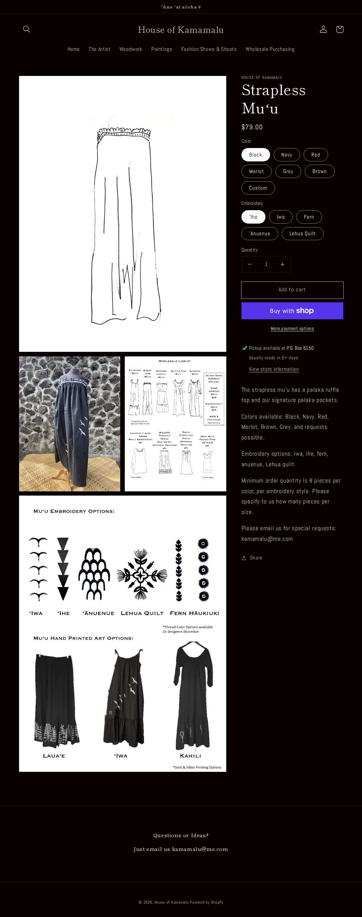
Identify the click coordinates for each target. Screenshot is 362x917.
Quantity (249, 250)
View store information (274, 369)
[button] (27, 29)
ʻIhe (253, 217)
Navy (286, 155)
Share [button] (256, 558)
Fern (309, 217)
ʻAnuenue (259, 233)
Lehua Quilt (303, 233)
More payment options (292, 328)
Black (255, 155)
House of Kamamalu (171, 902)
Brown (320, 171)
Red (315, 155)
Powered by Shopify (206, 902)
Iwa (281, 217)
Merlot (256, 171)
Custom (258, 188)
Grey (288, 171)
